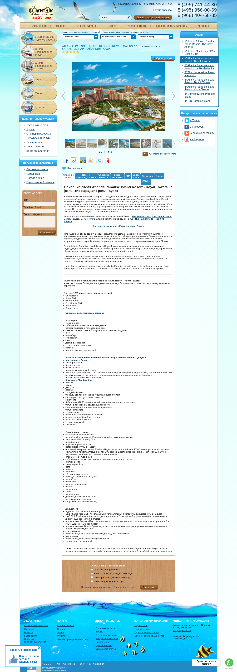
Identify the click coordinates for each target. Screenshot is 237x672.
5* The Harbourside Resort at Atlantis (199, 74)
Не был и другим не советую (109, 581)
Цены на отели (35, 146)
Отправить (46, 232)
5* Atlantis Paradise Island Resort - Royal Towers (199, 60)
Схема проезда (162, 10)
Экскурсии (147, 176)
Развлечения (34, 142)
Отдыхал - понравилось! (107, 569)
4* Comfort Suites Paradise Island (199, 95)
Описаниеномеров (103, 176)
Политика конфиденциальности (35, 640)
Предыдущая (173, 96)
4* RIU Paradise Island (197, 101)
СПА (128, 176)
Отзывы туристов (87, 25)
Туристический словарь (40, 182)
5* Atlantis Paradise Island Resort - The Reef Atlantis (199, 67)
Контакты (203, 25)
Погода (112, 25)
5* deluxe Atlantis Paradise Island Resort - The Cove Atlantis (199, 44)
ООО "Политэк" (44, 664)
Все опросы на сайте (125, 587)
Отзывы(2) (146, 181)
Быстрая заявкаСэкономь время (45, 38)
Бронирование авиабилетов (149, 635)
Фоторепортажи (136, 25)
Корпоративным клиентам (171, 25)
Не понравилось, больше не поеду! (112, 577)
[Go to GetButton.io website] (229, 669)
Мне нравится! (75, 168)
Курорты (40, 107)
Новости (61, 25)
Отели (38, 93)
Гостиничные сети (37, 125)
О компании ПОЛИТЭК (36, 625)
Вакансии (29, 629)
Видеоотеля (136, 176)
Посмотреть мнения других (95, 587)
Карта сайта (30, 635)
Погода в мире (35, 178)
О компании (39, 25)
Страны (39, 79)
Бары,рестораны (117, 176)
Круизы (30, 129)
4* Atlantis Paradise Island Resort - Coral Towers (199, 88)
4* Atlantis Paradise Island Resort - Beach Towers (199, 81)
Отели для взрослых (38, 133)
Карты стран (33, 173)
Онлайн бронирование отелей (43, 66)
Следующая (63, 96)
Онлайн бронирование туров (43, 52)
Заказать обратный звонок (153, 17)
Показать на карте (150, 46)
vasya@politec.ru (182, 630)
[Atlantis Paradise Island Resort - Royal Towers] (118, 96)
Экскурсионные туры (39, 138)
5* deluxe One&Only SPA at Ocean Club (200, 52)
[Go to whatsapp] (229, 662)
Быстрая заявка (65, 625)
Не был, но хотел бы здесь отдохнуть (113, 573)
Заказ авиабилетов (37, 151)
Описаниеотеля (68, 176)
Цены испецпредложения (86, 176)
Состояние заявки (37, 169)
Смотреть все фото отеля (163, 154)
